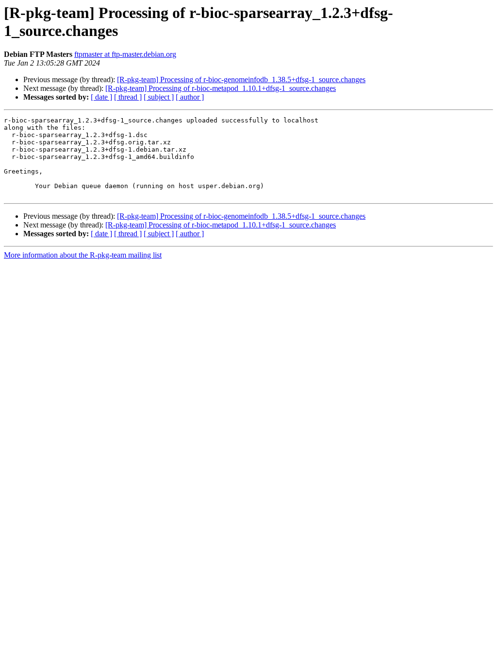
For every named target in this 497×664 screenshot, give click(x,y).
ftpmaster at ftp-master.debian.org (125, 54)
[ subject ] (159, 97)
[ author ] (190, 97)
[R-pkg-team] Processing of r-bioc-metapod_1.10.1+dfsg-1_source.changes (220, 88)
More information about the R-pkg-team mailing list (83, 255)
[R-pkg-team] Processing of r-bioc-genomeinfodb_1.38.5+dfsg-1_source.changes (241, 79)
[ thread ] (128, 97)
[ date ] (101, 97)
